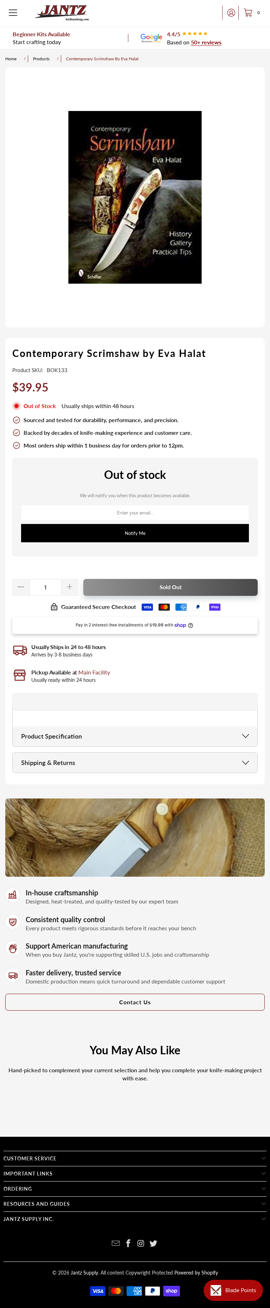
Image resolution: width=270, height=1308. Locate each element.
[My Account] (229, 13)
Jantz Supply (84, 1273)
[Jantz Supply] (62, 12)
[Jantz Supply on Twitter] (153, 1243)
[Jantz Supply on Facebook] (128, 1243)
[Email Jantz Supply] (116, 1243)
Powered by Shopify (196, 1273)
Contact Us (135, 1002)
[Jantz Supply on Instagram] (141, 1243)
